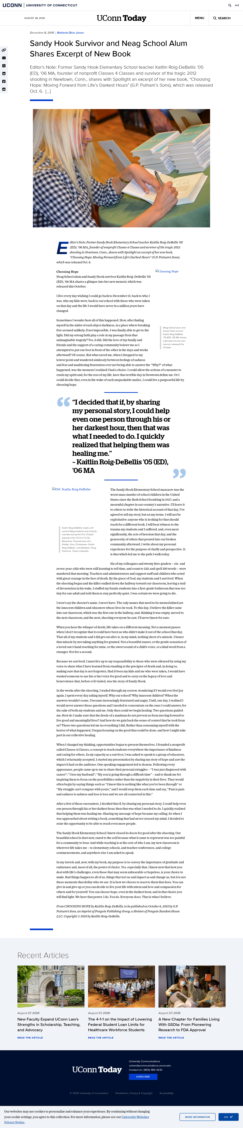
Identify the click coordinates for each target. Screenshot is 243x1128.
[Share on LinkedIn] (4, 74)
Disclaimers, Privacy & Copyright (133, 1093)
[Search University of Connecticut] (230, 5)
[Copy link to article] (4, 50)
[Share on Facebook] (4, 81)
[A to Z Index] (237, 5)
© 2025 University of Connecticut (89, 1093)
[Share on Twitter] (4, 66)
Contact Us (135, 1070)
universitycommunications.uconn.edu (150, 1065)
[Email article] (4, 58)
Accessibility (166, 1093)
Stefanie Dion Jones (70, 32)
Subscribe (143, 1076)
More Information (197, 1117)
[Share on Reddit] (4, 89)
